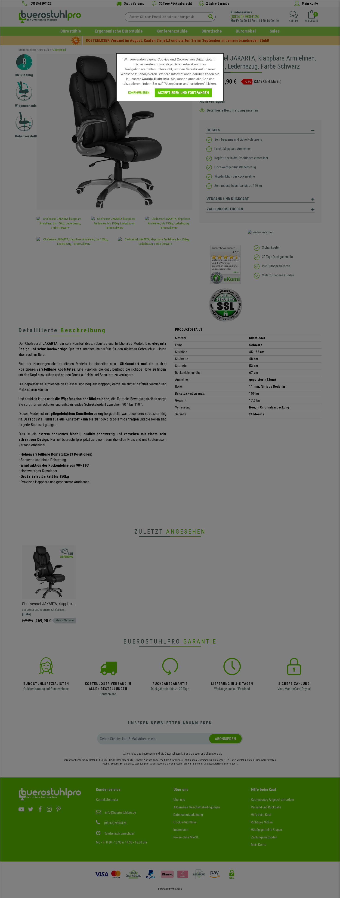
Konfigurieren (138, 92)
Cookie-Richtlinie (155, 79)
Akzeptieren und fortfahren (183, 93)
